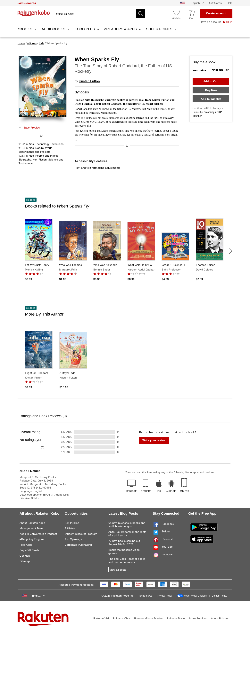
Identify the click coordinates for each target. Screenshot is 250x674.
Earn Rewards (27, 2)
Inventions (57, 143)
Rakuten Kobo (34, 13)
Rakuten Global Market (148, 618)
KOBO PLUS (85, 29)
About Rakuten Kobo (32, 522)
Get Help (25, 555)
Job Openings (73, 539)
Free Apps (26, 544)
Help (229, 2)
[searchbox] (99, 13)
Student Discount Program (81, 533)
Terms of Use (145, 595)
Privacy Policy (164, 595)
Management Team (32, 528)
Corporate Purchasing (78, 544)
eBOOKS (25, 29)
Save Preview (31, 127)
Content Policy (219, 595)
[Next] (230, 251)
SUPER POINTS (159, 29)
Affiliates (70, 528)
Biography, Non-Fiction (33, 159)
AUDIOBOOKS (54, 29)
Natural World (43, 147)
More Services (198, 618)
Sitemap (25, 561)
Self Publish (72, 522)
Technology (42, 143)
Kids (31, 143)
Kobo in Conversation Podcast (38, 533)
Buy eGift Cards (29, 550)
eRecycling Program (32, 539)
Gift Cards (215, 2)
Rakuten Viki (101, 618)
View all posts (117, 569)
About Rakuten (220, 618)
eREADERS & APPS (121, 29)
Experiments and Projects (34, 151)
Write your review (153, 440)
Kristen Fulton (89, 81)
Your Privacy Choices (195, 595)
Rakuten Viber (121, 618)
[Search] (140, 13)
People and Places (46, 155)
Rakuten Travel (176, 618)
